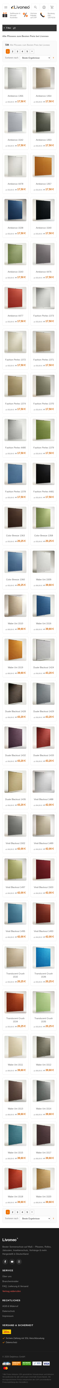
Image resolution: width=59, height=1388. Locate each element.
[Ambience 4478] (15, 167)
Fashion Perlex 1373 (43, 315)
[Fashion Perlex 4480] (15, 431)
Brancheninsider (10, 1281)
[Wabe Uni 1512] (44, 1048)
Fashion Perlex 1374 (15, 403)
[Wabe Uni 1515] (15, 1136)
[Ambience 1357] (44, 167)
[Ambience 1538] (15, 211)
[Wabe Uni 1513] (15, 1092)
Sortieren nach (11, 58)
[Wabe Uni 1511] (15, 1048)
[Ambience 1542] (15, 123)
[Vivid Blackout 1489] (44, 826)
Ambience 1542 (15, 140)
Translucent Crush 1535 (43, 1020)
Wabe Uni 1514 (43, 1108)
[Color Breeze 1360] (15, 563)
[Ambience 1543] (15, 255)
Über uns (6, 1276)
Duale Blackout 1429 (43, 711)
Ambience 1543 (15, 271)
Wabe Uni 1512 (43, 1064)
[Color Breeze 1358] (44, 519)
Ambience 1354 (43, 96)
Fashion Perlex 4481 (43, 491)
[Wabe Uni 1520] (44, 1180)
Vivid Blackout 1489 (43, 843)
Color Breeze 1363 (15, 535)
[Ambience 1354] (44, 79)
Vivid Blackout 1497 (15, 887)
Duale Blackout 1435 (15, 799)
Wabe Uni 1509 (43, 579)
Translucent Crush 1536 (43, 975)
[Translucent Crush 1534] (15, 1003)
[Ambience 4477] (15, 299)
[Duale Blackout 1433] (44, 738)
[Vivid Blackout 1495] (15, 914)
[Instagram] (19, 1262)
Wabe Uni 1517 (43, 1152)
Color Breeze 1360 (15, 579)
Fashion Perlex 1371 (43, 359)
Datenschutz (8, 1311)
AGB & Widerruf (10, 1306)
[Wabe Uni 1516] (44, 606)
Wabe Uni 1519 (15, 667)
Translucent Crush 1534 (15, 1020)
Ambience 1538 (15, 228)
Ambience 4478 (15, 184)
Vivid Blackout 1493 (43, 931)
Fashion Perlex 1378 (15, 491)
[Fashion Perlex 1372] (15, 343)
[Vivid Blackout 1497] (15, 870)
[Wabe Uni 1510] (15, 606)
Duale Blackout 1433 (43, 755)
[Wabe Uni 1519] (15, 650)
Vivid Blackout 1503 (43, 887)
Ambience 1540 (43, 228)
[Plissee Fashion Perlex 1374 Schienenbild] (15, 387)
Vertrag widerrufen (11, 1291)
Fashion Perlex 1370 (43, 403)
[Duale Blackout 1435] (15, 782)
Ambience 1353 (43, 140)
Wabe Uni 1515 (15, 1152)
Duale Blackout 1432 (15, 755)
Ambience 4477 (15, 315)
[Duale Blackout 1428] (15, 694)
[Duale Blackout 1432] (15, 738)
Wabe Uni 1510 (15, 623)
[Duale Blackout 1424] (44, 650)
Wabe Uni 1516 (43, 623)
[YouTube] (12, 1262)
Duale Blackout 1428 (15, 711)
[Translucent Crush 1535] (44, 1003)
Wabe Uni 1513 (15, 1108)
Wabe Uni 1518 (15, 1196)
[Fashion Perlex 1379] (44, 431)
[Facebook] (5, 1262)
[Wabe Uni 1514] (44, 1092)
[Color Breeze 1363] (15, 519)
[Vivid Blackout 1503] (44, 870)
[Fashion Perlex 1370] (44, 387)
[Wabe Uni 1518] (15, 1180)
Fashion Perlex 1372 (15, 359)
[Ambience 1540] (44, 211)
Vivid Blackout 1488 (43, 799)
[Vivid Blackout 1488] (44, 782)
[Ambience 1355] (15, 79)
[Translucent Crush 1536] (44, 958)
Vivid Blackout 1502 (15, 843)
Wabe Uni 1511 (15, 1064)
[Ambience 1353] (44, 123)
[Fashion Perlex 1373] (44, 299)
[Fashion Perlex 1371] (44, 343)
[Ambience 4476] (44, 255)
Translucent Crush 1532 (15, 975)
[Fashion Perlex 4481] (44, 475)
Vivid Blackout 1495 (15, 931)
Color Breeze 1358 (43, 535)
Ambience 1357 (43, 184)
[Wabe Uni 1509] (44, 563)
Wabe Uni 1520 (43, 1196)
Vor (32, 51)
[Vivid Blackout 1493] (44, 914)
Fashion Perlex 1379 (43, 447)
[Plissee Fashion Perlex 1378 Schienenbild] (15, 475)
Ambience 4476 (43, 271)
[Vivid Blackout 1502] (15, 826)
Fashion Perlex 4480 (15, 447)
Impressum (8, 1316)
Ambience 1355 (15, 96)
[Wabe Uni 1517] (44, 1136)
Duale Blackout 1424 (43, 667)
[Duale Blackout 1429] (44, 694)
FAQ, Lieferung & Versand (15, 1286)
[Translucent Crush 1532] (15, 958)
